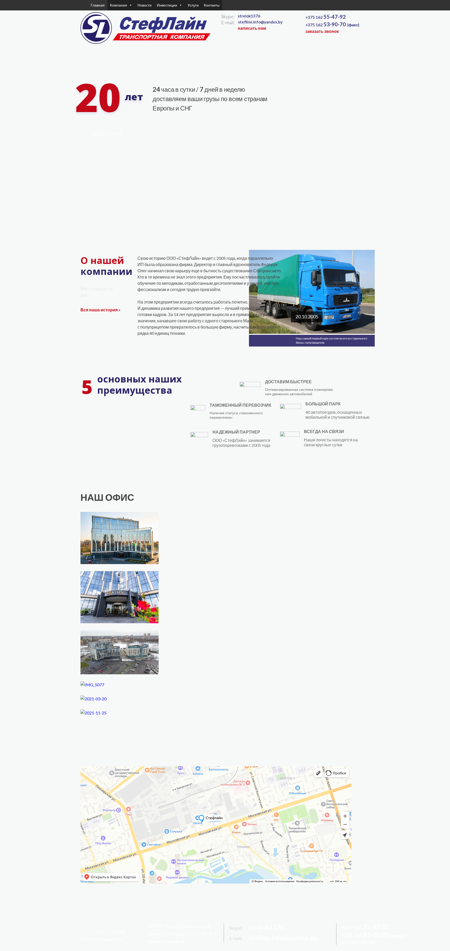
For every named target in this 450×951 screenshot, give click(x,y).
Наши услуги (106, 134)
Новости (145, 5)
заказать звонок (322, 31)
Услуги (193, 5)
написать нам (252, 28)
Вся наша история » (100, 309)
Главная (98, 5)
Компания (118, 5)
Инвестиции (167, 5)
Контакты (212, 5)
